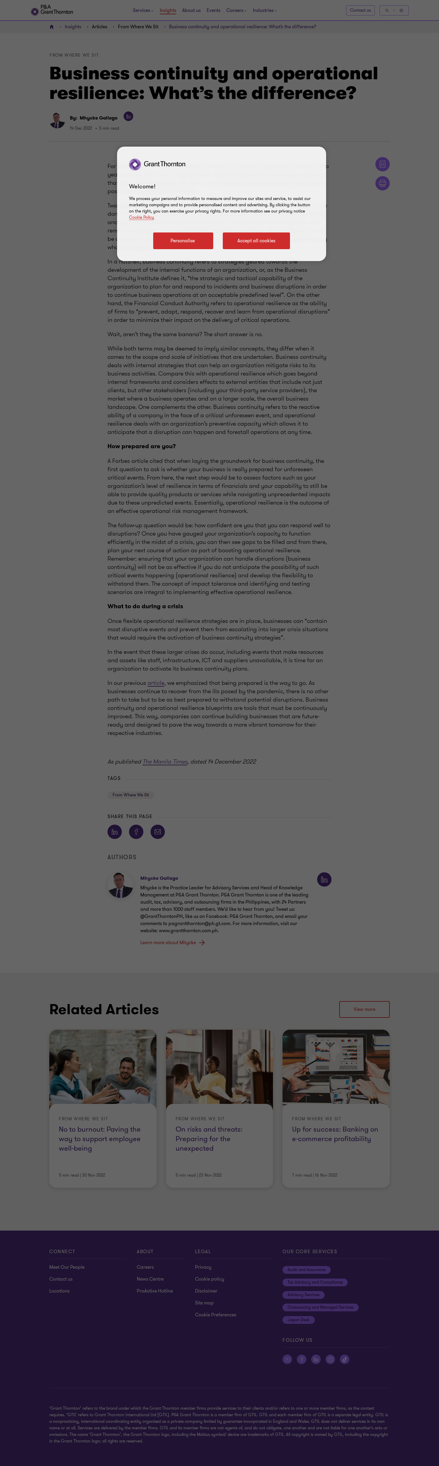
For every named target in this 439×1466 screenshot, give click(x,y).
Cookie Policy (141, 217)
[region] (221, 204)
